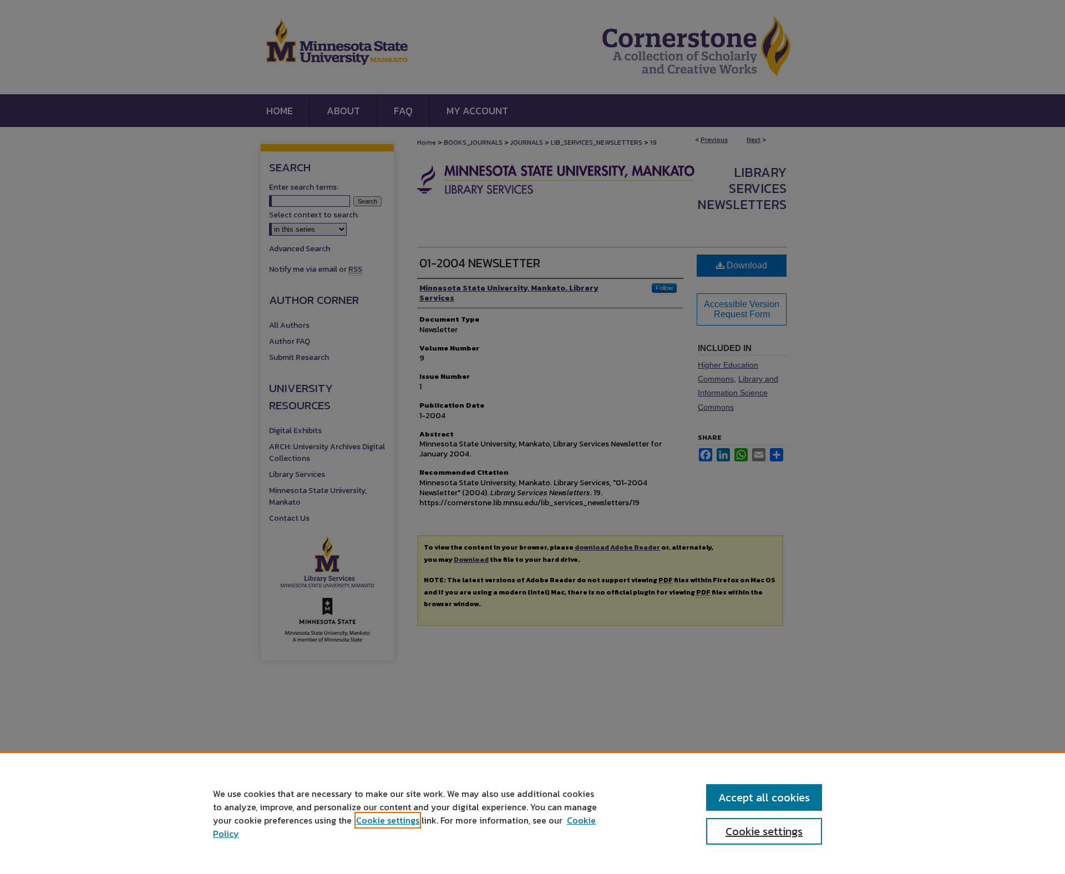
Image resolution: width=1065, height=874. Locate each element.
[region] (532, 813)
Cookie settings (387, 820)
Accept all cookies (764, 797)
